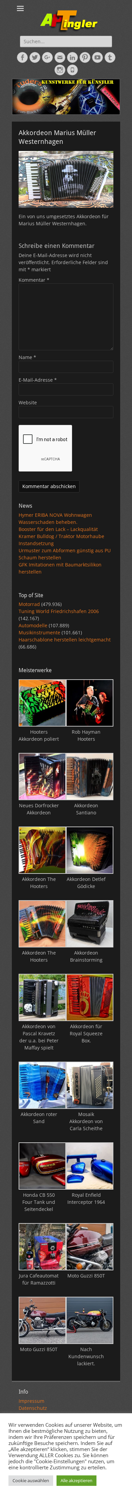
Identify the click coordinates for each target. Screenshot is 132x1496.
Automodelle (33, 625)
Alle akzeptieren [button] (76, 1480)
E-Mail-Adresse (38, 380)
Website (28, 402)
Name (27, 357)
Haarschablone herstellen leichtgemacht (65, 639)
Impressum (31, 1401)
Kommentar (34, 280)
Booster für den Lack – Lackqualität (58, 529)
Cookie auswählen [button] (31, 1480)
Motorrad (29, 604)
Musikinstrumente (39, 632)
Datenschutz (33, 1408)
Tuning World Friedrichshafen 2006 (59, 611)
